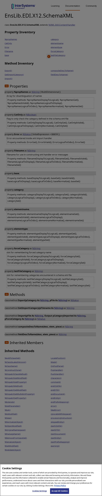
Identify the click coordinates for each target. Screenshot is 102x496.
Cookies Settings (39, 491)
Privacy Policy (60, 485)
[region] (51, 480)
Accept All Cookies (59, 491)
